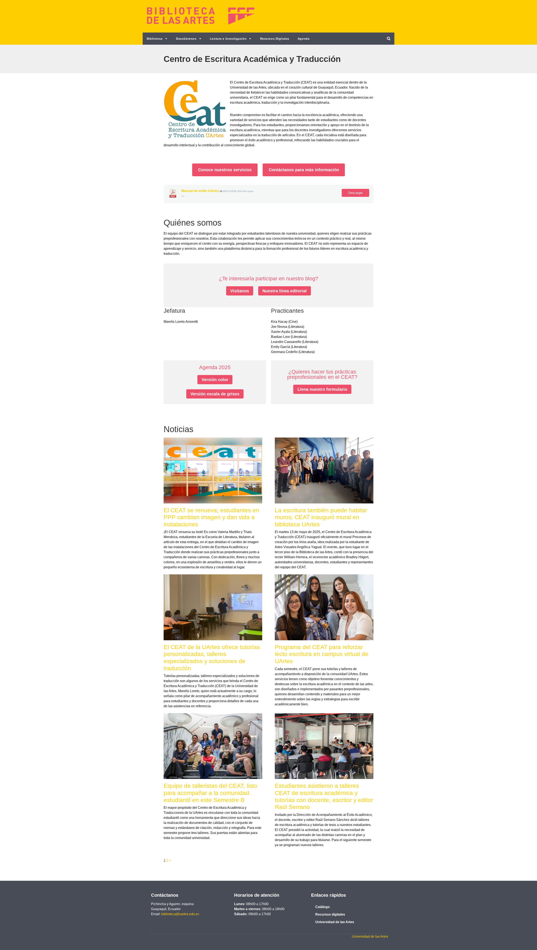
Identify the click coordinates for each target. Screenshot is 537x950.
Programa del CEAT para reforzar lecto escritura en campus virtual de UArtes (321, 654)
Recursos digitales (330, 914)
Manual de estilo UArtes (200, 191)
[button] (388, 38)
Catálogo (322, 907)
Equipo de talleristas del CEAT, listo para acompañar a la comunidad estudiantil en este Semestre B (210, 793)
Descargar (355, 193)
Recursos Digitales (274, 38)
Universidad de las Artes (334, 922)
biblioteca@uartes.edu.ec (180, 914)
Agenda (303, 38)
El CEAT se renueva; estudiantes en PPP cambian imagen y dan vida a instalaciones (211, 517)
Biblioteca (155, 38)
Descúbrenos (186, 38)
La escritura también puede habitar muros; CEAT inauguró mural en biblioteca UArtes (321, 517)
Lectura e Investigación (228, 38)
